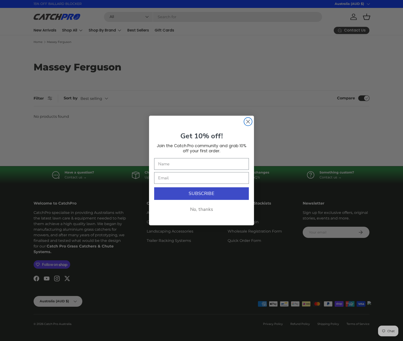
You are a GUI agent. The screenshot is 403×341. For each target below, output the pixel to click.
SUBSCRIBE (201, 193)
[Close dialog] (248, 122)
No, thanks (201, 209)
